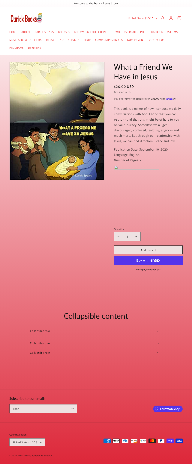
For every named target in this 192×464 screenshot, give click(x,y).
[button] (64, 32)
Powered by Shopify (42, 455)
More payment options (148, 269)
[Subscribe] (72, 408)
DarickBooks (24, 455)
